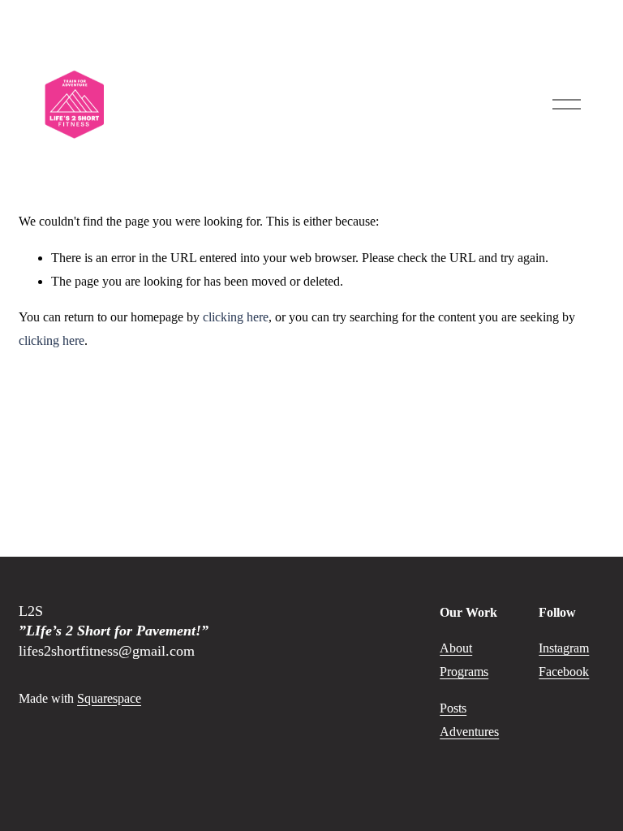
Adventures (469, 731)
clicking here (236, 317)
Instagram (564, 648)
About (456, 648)
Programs (464, 671)
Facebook (564, 671)
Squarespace (109, 698)
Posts (453, 708)
